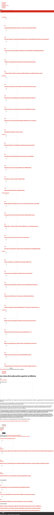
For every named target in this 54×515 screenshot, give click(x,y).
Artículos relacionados (4, 438)
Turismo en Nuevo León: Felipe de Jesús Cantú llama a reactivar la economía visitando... (20, 508)
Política (3, 6)
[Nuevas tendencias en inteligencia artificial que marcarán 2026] (11, 143)
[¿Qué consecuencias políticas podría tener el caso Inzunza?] (11, 271)
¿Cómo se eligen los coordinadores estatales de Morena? (17, 262)
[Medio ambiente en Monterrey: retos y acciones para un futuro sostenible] (11, 201)
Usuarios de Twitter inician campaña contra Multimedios (17, 167)
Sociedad (4, 7)
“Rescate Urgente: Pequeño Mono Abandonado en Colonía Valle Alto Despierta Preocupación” (26, 39)
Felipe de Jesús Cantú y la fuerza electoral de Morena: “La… (18, 332)
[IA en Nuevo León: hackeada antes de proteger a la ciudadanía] (11, 154)
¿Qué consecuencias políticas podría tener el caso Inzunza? (18, 273)
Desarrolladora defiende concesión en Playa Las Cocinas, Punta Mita (16, 501)
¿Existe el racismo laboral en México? (14, 435)
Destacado (4, 372)
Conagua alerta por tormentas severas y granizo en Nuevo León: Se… (20, 366)
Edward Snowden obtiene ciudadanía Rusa (14, 190)
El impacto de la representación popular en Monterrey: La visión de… (20, 120)
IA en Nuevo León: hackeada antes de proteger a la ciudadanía (19, 156)
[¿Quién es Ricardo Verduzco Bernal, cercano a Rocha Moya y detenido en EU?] (11, 282)
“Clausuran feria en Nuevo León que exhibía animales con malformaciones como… (23, 73)
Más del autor (12, 438)
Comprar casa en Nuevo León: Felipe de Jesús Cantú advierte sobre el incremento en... (20, 510)
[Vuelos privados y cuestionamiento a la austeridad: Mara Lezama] (11, 107)
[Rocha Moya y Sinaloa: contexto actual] (11, 129)
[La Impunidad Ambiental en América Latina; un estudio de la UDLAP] (11, 25)
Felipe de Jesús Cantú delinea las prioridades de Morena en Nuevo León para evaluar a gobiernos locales (24, 463)
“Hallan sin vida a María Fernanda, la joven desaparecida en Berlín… (20, 62)
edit (5, 25)
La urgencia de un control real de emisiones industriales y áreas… (19, 215)
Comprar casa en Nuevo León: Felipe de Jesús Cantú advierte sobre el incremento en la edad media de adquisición (26, 451)
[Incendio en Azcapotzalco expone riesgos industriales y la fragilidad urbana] (11, 246)
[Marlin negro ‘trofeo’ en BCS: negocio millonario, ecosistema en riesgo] (11, 224)
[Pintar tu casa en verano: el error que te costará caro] (11, 235)
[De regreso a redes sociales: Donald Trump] (11, 176)
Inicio (1, 369)
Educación (4, 425)
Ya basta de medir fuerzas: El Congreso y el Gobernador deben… (19, 296)
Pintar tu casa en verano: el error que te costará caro (16, 237)
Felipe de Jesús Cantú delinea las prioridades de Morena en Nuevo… (20, 97)
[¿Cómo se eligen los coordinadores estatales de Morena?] (11, 259)
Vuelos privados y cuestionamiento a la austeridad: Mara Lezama (19, 109)
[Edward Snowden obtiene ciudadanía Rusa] (11, 188)
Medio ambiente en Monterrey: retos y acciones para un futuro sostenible (21, 203)
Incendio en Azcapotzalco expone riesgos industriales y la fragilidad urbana (22, 248)
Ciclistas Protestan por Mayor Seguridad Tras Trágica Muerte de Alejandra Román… (24, 50)
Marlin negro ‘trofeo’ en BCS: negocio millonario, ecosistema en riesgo (21, 226)
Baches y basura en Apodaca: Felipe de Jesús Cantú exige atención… (20, 320)
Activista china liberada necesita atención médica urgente (18, 436)
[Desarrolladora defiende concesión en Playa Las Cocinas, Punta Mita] (4, 499)
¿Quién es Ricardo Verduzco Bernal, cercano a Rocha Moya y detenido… (21, 284)
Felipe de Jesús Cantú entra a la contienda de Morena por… (18, 354)
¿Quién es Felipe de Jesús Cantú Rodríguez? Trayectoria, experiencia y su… (22, 307)
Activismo (4, 2)
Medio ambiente (5, 5)
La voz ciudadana (3, 379)
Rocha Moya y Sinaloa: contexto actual (13, 132)
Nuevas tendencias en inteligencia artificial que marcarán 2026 (19, 145)
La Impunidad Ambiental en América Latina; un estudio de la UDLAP (20, 27)
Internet (3, 4)
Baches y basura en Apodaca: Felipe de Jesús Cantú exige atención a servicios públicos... (21, 506)
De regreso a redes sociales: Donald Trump (14, 179)
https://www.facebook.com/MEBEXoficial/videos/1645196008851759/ (14, 421)
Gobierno (4, 3)
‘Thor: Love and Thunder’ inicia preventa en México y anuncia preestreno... (17, 494)
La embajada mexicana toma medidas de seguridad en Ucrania (15, 487)
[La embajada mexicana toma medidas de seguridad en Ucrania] (4, 485)
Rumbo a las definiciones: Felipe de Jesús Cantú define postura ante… (20, 343)
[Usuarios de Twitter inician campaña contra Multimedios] (11, 165)
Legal (3, 512)
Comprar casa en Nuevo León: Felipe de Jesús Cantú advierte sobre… (20, 86)
